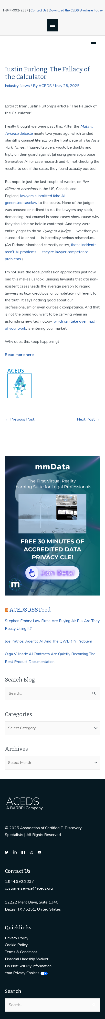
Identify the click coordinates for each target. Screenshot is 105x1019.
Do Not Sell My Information (28, 966)
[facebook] (25, 852)
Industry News (17, 85)
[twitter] (8, 852)
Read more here (19, 354)
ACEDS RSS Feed (30, 609)
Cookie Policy (16, 945)
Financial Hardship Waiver (26, 959)
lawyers (27, 196)
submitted (43, 196)
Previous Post (19, 419)
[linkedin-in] (17, 852)
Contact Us (39, 10)
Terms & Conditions (21, 952)
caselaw (30, 202)
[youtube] (40, 852)
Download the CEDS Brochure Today (76, 10)
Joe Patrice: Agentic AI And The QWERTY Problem (48, 641)
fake (56, 196)
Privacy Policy (16, 938)
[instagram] (33, 852)
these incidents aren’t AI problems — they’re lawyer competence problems (50, 252)
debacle (26, 133)
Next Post (88, 419)
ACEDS (15, 370)
